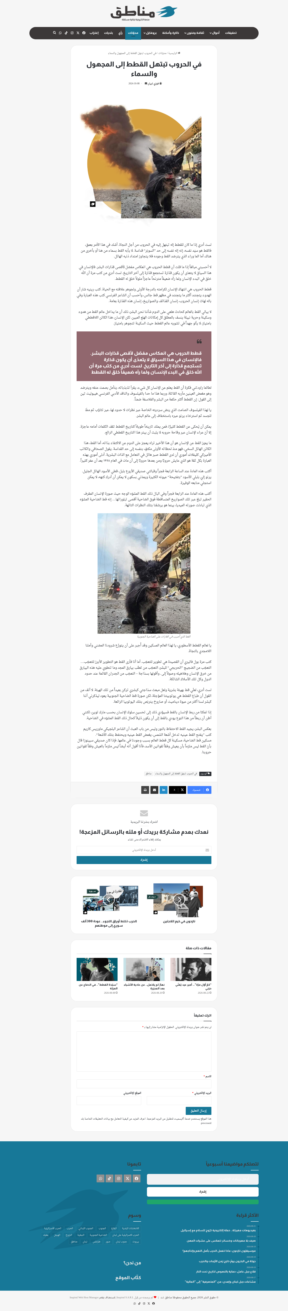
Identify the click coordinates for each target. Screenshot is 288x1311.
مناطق (148, 774)
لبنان (85, 1242)
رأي (120, 32)
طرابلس (96, 1242)
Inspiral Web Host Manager (84, 1297)
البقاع (114, 1228)
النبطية (80, 1235)
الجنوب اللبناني (85, 1228)
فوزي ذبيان (153, 84)
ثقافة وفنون (195, 32)
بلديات (108, 32)
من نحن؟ (132, 1262)
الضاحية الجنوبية (98, 1235)
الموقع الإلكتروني (132, 1093)
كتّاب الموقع (128, 1277)
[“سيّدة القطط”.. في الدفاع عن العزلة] (97, 969)
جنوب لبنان (121, 1242)
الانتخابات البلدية (130, 1228)
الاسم (207, 1076)
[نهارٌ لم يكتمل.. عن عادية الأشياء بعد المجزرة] (143, 969)
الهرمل (57, 1235)
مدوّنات (133, 32)
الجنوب (102, 1228)
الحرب (70, 1228)
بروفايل (151, 32)
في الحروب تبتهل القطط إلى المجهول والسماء (176, 774)
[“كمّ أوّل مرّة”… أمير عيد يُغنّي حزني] (190, 969)
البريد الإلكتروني (201, 1093)
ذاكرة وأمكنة (170, 32)
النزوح (69, 1235)
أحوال (215, 32)
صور (108, 1242)
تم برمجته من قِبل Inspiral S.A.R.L (135, 1297)
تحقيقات (231, 32)
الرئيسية (173, 53)
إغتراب (94, 32)
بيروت (135, 1242)
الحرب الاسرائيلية (52, 1228)
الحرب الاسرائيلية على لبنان (125, 1235)
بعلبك (45, 1235)
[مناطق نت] (144, 13)
